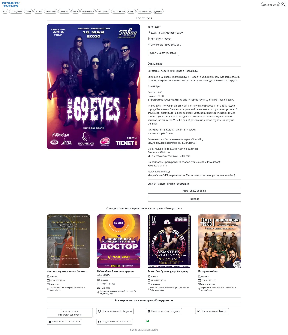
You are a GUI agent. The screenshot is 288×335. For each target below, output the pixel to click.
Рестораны (118, 11)
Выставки (103, 11)
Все (5, 11)
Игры (75, 11)
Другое (158, 11)
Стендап (64, 11)
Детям (38, 11)
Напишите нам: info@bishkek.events (70, 312)
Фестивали (144, 11)
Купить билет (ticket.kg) (163, 53)
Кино (131, 11)
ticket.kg (194, 198)
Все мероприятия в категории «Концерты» (144, 300)
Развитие (50, 11)
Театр (28, 11)
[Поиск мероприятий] (283, 4)
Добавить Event (270, 4)
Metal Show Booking (194, 190)
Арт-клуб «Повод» (161, 38)
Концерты (16, 11)
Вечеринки (88, 11)
